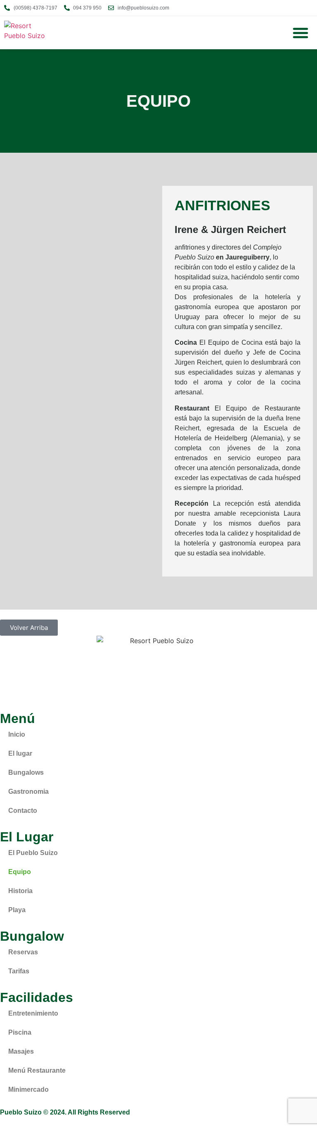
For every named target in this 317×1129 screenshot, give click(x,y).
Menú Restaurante (37, 1070)
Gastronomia (28, 791)
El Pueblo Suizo (33, 852)
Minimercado (28, 1089)
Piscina (19, 1032)
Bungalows (26, 772)
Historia (20, 890)
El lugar (20, 753)
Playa (17, 909)
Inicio (16, 734)
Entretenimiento (33, 1013)
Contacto (22, 810)
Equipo (19, 871)
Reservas (23, 952)
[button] (300, 32)
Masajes (21, 1051)
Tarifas (18, 971)
